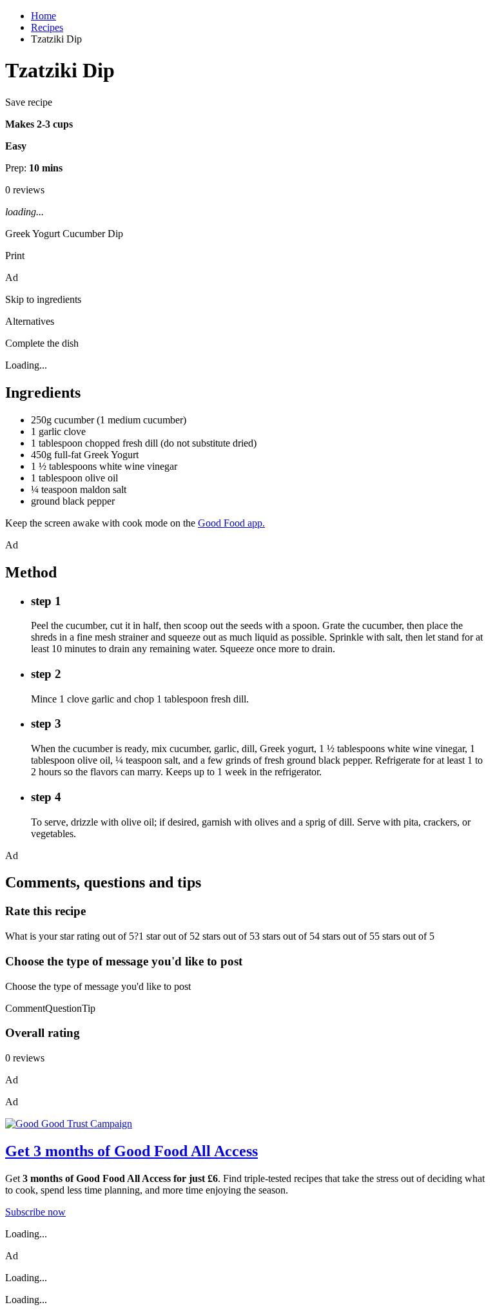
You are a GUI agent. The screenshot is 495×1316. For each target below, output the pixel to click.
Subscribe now (35, 1211)
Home (43, 15)
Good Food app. (231, 523)
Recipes (47, 27)
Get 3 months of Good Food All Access (131, 1151)
